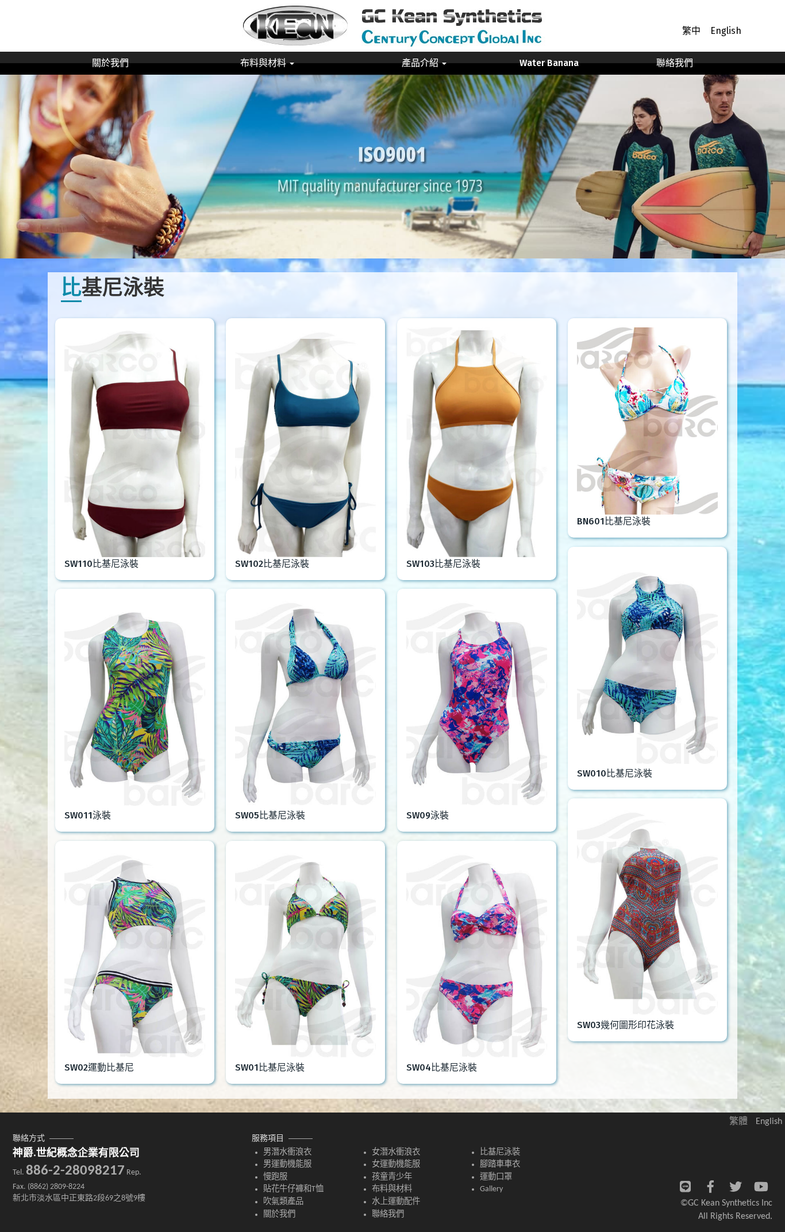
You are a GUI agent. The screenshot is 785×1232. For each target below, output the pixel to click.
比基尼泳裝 (500, 1152)
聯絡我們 (674, 62)
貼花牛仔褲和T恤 (293, 1189)
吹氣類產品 (283, 1202)
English (725, 30)
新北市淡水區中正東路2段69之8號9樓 (79, 1198)
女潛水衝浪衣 (396, 1152)
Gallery (491, 1189)
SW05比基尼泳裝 (270, 815)
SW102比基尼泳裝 (272, 563)
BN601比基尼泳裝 (614, 521)
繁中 (691, 30)
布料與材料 (264, 62)
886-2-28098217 (75, 1171)
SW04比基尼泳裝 (441, 1067)
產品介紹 (421, 62)
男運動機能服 (287, 1164)
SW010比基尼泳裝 (614, 773)
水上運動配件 (396, 1202)
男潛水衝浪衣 (287, 1152)
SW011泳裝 (87, 815)
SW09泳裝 (427, 815)
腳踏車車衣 (500, 1164)
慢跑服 (275, 1177)
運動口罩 (496, 1177)
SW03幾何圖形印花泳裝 (625, 1024)
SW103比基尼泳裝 (443, 563)
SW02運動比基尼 (99, 1067)
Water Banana (549, 62)
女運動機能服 (396, 1164)
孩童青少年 (392, 1177)
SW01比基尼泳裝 (270, 1067)
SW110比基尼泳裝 (101, 563)
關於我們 (110, 62)
